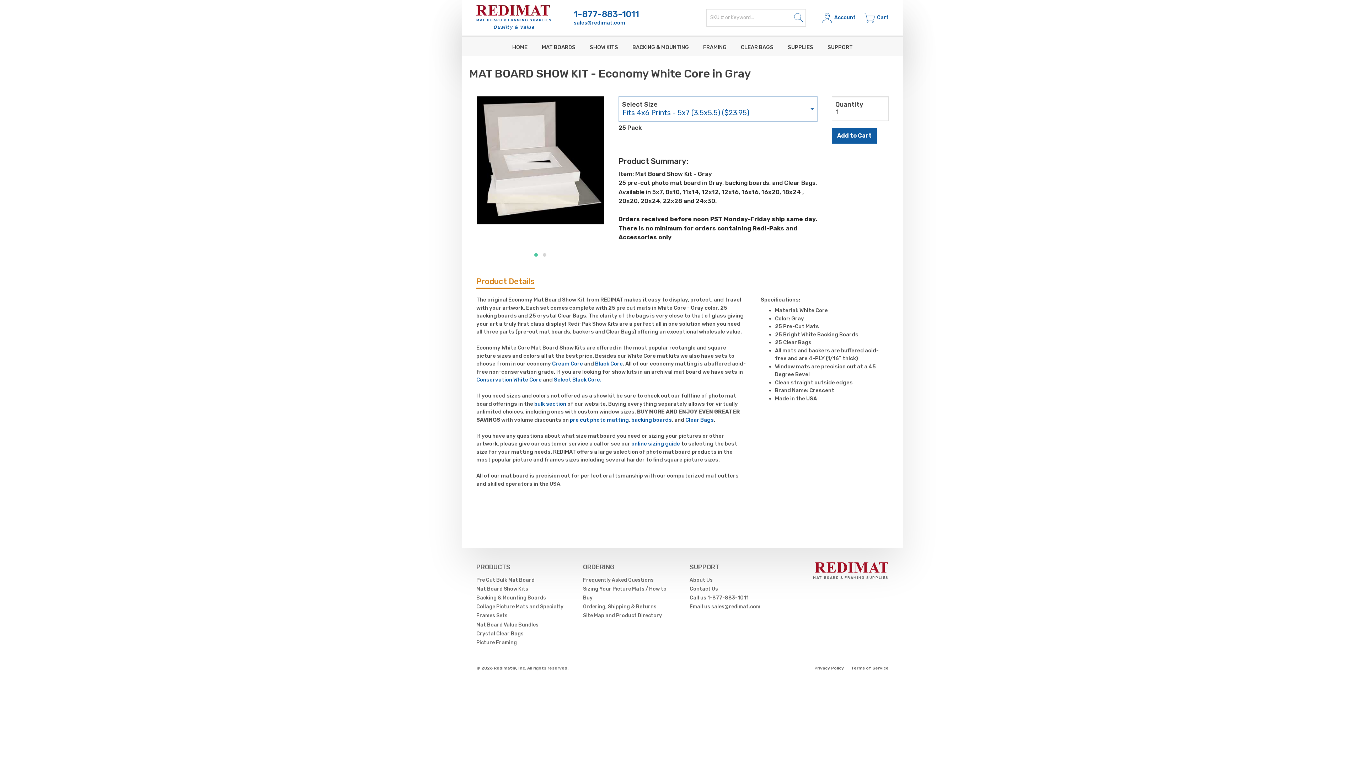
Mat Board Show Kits (502, 589)
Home (520, 47)
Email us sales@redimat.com (725, 607)
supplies (800, 47)
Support (840, 47)
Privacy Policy (829, 668)
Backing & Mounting (660, 47)
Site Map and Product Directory (622, 616)
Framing (715, 47)
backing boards (651, 420)
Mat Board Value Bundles (507, 625)
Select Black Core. (577, 380)
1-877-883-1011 (606, 14)
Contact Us (704, 589)
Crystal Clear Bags (500, 634)
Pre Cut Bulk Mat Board (505, 580)
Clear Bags (757, 47)
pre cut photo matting (599, 420)
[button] (536, 255)
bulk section (550, 404)
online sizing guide (655, 444)
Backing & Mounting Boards (511, 598)
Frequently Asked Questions (618, 580)
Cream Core (567, 364)
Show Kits (604, 47)
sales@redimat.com (599, 23)
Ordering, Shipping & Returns (620, 607)
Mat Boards (559, 47)
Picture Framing (496, 643)
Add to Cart (854, 135)
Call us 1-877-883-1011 (719, 598)
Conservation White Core (509, 380)
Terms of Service (870, 668)
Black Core (609, 364)
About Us (701, 580)
